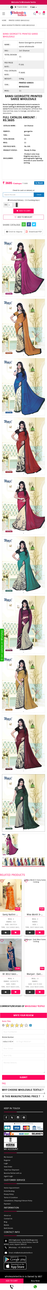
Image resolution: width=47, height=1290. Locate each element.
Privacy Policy (9, 1194)
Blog (5, 1222)
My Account (8, 1157)
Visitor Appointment (11, 1188)
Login (6, 1163)
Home (4, 20)
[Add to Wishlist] (2, 881)
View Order (8, 1167)
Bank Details (8, 1228)
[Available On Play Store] (11, 7)
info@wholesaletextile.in (23, 1253)
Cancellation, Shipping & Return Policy (18, 1201)
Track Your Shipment (11, 1170)
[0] (39, 14)
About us (7, 1215)
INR (33, 7)
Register (7, 1160)
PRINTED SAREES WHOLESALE (19, 20)
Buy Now (35, 1281)
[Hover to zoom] (23, 268)
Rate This (6, 1021)
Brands (6, 1225)
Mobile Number (8, 1037)
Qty (6, 205)
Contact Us (8, 1219)
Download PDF (35, 231)
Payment (7, 1204)
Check (39, 195)
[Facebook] (29, 224)
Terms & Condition (11, 1198)
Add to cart (24, 211)
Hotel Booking (9, 1191)
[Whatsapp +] (24, 224)
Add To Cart (15, 932)
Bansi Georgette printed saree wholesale (18, 25)
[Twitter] (34, 224)
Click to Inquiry (15, 231)
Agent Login (8, 1176)
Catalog (6, 932)
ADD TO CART (12, 1281)
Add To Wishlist (24, 217)
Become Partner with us (13, 1173)
